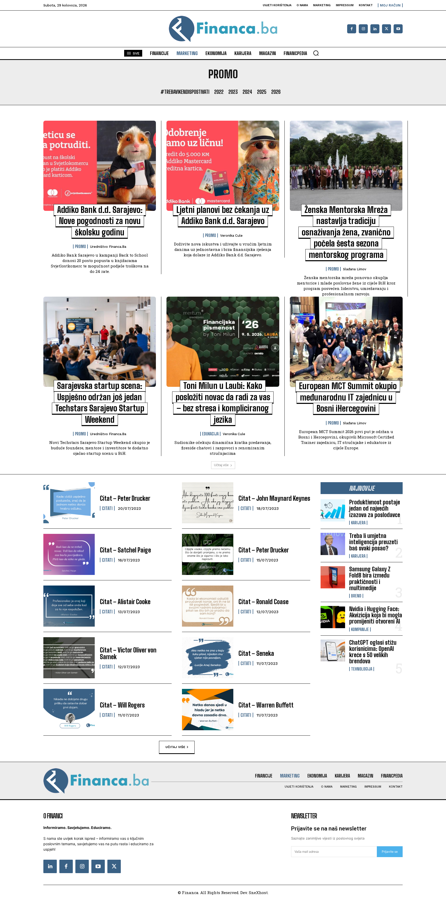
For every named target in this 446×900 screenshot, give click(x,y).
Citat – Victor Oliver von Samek (128, 653)
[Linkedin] (374, 28)
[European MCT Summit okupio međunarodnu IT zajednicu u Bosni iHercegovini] (346, 342)
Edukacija (210, 434)
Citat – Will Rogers (122, 705)
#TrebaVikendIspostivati (185, 92)
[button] (316, 53)
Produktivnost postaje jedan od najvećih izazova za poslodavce (374, 508)
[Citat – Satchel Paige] (69, 554)
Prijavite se (390, 851)
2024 (247, 92)
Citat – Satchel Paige (125, 550)
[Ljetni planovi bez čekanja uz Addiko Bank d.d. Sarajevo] (222, 166)
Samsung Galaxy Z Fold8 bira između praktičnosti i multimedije (370, 578)
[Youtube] (398, 28)
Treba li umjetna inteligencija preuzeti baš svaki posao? (373, 542)
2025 (261, 92)
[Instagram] (363, 28)
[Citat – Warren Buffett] (207, 709)
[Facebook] (351, 28)
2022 (219, 92)
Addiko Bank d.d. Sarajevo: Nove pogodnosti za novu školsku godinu (99, 221)
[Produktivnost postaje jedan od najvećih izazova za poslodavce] (333, 510)
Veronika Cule (231, 235)
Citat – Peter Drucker (125, 498)
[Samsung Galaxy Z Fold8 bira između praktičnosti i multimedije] (333, 577)
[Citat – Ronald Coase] (207, 606)
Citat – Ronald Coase (263, 601)
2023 (233, 92)
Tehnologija (361, 669)
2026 (276, 92)
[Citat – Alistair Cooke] (69, 606)
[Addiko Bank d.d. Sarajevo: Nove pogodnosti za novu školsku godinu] (99, 166)
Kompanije (360, 629)
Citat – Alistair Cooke (125, 601)
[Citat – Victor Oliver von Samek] (69, 657)
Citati (107, 508)
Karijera (358, 523)
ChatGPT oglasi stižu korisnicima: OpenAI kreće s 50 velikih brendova (372, 652)
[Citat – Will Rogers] (69, 709)
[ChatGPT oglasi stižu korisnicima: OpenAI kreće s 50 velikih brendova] (333, 651)
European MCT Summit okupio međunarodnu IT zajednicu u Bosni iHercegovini (348, 397)
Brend (356, 596)
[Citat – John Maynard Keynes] (207, 502)
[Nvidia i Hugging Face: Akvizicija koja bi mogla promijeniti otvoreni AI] (333, 617)
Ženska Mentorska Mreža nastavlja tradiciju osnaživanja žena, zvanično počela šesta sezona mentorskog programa (346, 232)
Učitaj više (221, 465)
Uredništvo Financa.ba (108, 247)
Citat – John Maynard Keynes (274, 498)
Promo (80, 246)
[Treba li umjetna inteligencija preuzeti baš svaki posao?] (333, 544)
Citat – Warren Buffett (265, 705)
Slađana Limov (354, 269)
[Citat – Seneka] (207, 657)
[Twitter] (114, 866)
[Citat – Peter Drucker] (69, 502)
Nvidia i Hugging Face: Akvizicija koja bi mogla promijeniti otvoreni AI (375, 615)
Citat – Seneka (256, 653)
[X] (386, 28)
